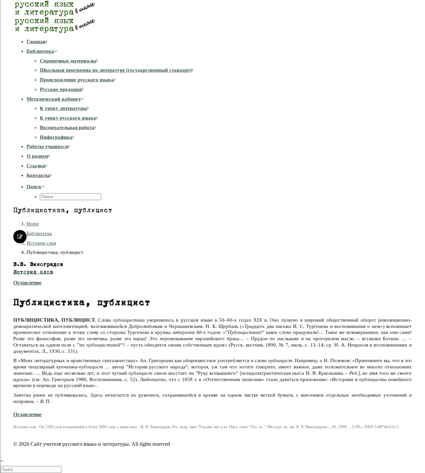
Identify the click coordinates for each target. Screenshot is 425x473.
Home (33, 223)
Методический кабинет (54, 99)
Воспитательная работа (67, 127)
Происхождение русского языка (77, 79)
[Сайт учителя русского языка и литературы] (212, 16)
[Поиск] (31, 469)
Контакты (38, 175)
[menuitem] (219, 42)
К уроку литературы (63, 108)
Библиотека (40, 51)
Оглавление (27, 282)
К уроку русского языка (68, 117)
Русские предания (61, 89)
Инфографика (56, 137)
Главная (36, 41)
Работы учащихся (47, 146)
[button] (36, 186)
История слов (41, 243)
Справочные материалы (68, 60)
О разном (37, 156)
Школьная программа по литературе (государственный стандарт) (116, 70)
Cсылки (36, 165)
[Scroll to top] (5, 460)
